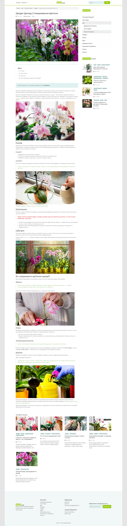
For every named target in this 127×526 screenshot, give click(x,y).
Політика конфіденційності (72, 505)
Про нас (67, 503)
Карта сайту (68, 513)
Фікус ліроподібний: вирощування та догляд (100, 68)
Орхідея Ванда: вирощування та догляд (26, 472)
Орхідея (36, 8)
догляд (99, 64)
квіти (106, 100)
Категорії (24, 2)
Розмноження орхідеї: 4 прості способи (74, 437)
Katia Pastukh (27, 16)
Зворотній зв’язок (69, 512)
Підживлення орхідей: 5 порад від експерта (100, 437)
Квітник (42, 515)
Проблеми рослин (45, 512)
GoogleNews (46, 85)
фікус (95, 64)
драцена (105, 88)
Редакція (67, 502)
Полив (42, 508)
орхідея (18, 433)
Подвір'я (42, 507)
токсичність (48, 433)
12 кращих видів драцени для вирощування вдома (102, 93)
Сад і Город (43, 503)
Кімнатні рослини (29, 8)
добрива (96, 433)
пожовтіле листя (97, 76)
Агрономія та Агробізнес (46, 513)
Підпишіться (107, 506)
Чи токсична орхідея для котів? (50, 436)
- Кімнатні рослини (88, 31)
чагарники (105, 78)
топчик (95, 90)
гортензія (105, 76)
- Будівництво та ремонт (89, 26)
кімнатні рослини (106, 64)
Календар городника (45, 502)
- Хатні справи (86, 28)
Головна (18, 2)
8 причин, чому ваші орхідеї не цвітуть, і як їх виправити (26, 438)
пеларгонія (96, 100)
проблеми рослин (98, 78)
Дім (22, 8)
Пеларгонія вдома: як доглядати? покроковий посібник (100, 104)
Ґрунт (41, 510)
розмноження (73, 433)
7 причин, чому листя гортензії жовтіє (99, 81)
